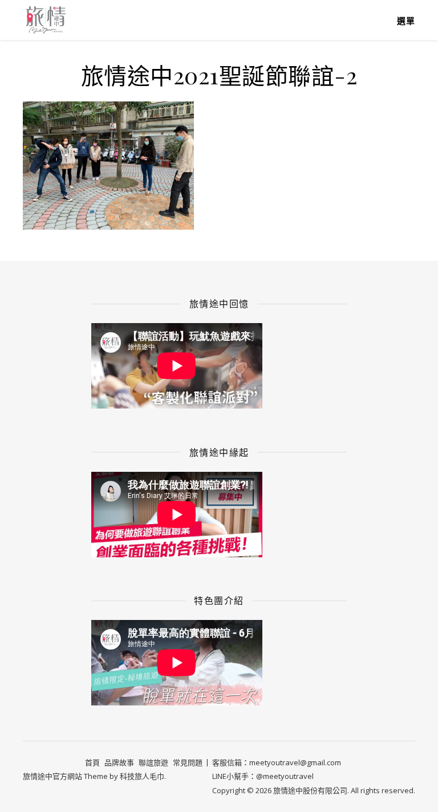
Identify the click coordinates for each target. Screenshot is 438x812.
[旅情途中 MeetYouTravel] (45, 19)
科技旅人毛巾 (142, 776)
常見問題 (187, 762)
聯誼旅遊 (153, 762)
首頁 (92, 762)
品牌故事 (119, 762)
